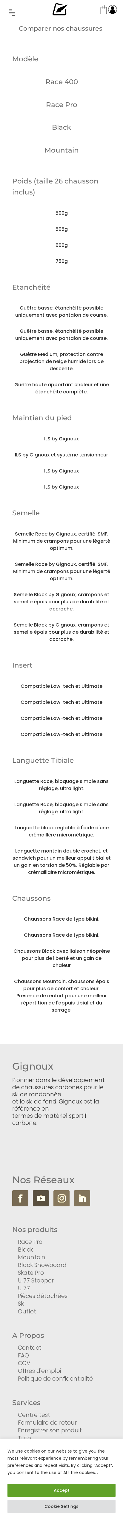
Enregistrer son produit (50, 1430)
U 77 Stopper (36, 1281)
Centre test (34, 1415)
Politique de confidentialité (55, 1379)
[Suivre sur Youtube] (41, 1198)
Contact (29, 1348)
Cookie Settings (61, 1506)
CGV (24, 1363)
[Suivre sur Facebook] (20, 1198)
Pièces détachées (42, 1296)
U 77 (24, 1288)
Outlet (27, 1311)
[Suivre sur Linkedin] (82, 1198)
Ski (21, 1304)
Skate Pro (31, 1273)
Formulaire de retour (47, 1423)
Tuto (24, 1438)
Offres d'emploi (39, 1371)
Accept (62, 1490)
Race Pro (30, 1242)
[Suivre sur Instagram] (61, 1198)
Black (25, 1250)
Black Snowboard (42, 1265)
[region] (61, 1478)
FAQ (23, 1355)
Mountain (31, 1257)
